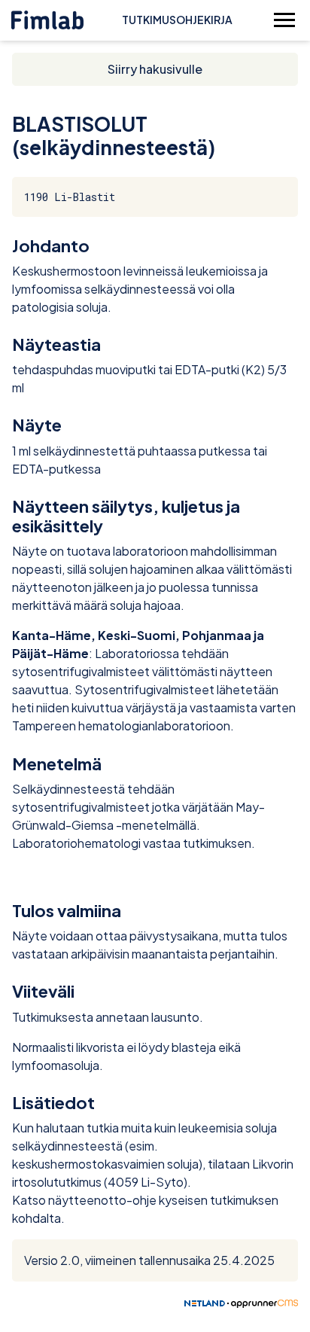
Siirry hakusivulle (155, 69)
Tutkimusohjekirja (177, 19)
